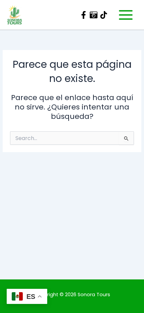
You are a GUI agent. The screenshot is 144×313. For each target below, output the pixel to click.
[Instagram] (93, 15)
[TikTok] (103, 15)
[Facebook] (83, 15)
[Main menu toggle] (125, 14)
